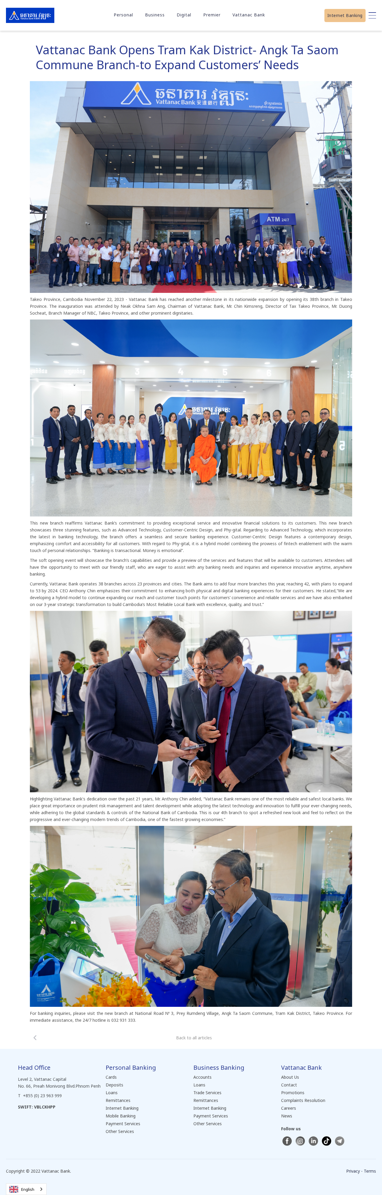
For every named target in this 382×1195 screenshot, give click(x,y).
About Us (290, 1077)
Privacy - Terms (361, 1171)
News (286, 1116)
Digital (184, 15)
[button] (123, 15)
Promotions (292, 1092)
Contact (289, 1085)
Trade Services (207, 1092)
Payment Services (123, 1123)
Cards (111, 1077)
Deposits (114, 1085)
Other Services (120, 1131)
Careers (288, 1108)
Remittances (118, 1100)
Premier (212, 15)
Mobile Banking (120, 1116)
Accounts (202, 1077)
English (27, 1189)
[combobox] (26, 1189)
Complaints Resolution (303, 1100)
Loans (112, 1092)
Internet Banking (345, 15)
